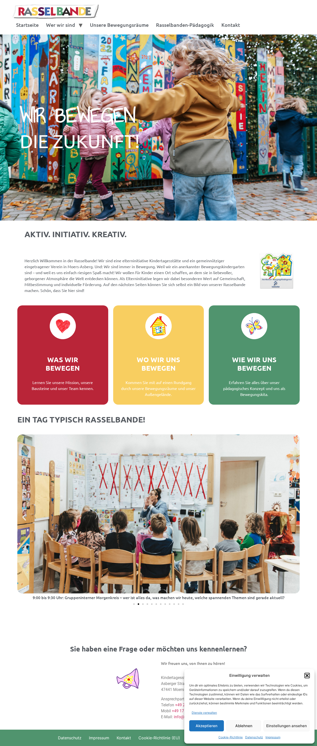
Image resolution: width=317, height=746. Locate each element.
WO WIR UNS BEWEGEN (158, 363)
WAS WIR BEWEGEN (63, 363)
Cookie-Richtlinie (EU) (159, 737)
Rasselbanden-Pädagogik (185, 25)
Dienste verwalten (204, 712)
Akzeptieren (206, 725)
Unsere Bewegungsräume (119, 25)
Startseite (27, 25)
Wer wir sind (60, 25)
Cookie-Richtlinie (230, 737)
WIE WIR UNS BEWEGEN (254, 363)
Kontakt (230, 25)
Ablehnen (243, 725)
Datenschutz (254, 737)
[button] (307, 675)
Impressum (272, 737)
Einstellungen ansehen (286, 725)
